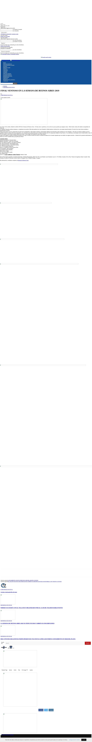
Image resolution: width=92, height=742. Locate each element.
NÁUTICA (5, 68)
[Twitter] (7, 574)
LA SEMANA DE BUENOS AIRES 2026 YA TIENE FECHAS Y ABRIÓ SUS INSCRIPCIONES (27, 623)
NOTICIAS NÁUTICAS (7, 63)
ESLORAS (5, 66)
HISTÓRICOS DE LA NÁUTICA (9, 79)
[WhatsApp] (12, 574)
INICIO (4, 62)
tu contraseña (16, 30)
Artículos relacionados (6, 592)
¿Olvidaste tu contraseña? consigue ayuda (9, 34)
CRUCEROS (5, 70)
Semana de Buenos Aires (23, 160)
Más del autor (14, 592)
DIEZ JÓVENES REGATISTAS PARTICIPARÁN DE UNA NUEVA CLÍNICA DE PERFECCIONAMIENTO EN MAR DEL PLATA (38, 639)
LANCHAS (5, 71)
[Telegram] (17, 574)
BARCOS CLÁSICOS (7, 73)
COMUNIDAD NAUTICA (7, 95)
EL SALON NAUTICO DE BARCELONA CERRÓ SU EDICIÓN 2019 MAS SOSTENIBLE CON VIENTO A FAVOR (34, 581)
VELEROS (5, 72)
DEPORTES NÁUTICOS (7, 76)
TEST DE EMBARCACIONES (8, 65)
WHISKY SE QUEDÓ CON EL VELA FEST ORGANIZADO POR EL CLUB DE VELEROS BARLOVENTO (32, 607)
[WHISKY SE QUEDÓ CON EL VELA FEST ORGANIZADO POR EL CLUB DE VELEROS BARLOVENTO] (8, 604)
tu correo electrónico (17, 40)
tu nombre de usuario (17, 29)
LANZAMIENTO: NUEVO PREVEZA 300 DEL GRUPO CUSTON (23, 580)
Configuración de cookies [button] (74, 739)
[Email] (22, 574)
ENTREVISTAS (6, 77)
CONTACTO (5, 80)
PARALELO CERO (6, 67)
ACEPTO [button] (84, 739)
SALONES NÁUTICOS (7, 74)
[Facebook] (3, 574)
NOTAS (5, 86)
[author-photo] (4, 588)
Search (88, 643)
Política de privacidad (5, 36)
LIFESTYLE (5, 78)
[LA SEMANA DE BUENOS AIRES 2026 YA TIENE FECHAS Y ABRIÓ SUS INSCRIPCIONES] (8, 619)
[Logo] (5, 60)
